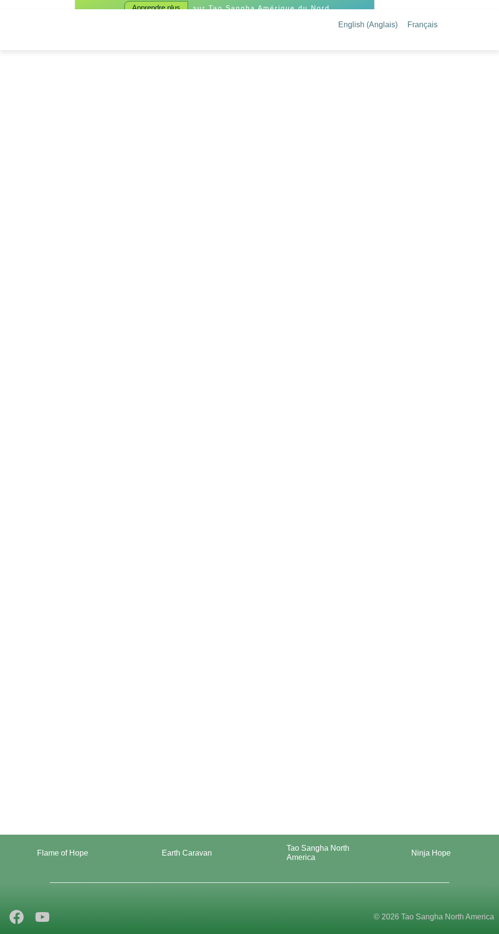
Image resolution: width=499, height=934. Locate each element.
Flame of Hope (62, 853)
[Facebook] (16, 917)
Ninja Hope (431, 853)
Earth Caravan (187, 853)
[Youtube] (42, 917)
